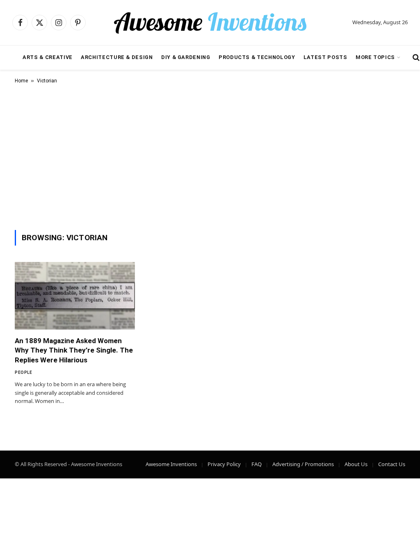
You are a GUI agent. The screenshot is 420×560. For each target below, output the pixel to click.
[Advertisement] (210, 155)
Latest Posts (325, 57)
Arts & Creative (48, 57)
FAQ (256, 464)
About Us (356, 464)
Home (21, 81)
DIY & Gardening (185, 57)
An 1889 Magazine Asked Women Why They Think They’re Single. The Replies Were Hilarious (74, 350)
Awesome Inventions (171, 464)
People (23, 372)
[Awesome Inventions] (210, 23)
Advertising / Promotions (303, 464)
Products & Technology (257, 57)
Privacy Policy (224, 464)
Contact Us (391, 464)
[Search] (415, 57)
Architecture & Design (117, 57)
